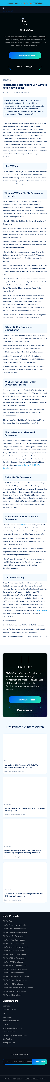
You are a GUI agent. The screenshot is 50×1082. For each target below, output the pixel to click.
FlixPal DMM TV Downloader (15, 969)
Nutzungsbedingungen (12, 1028)
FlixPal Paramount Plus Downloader (18, 987)
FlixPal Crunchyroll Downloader (16, 976)
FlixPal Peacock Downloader (14, 991)
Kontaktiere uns (9, 1009)
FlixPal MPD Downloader (13, 943)
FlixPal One (7, 921)
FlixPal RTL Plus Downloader (15, 965)
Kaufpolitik (7, 1039)
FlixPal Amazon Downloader (14, 925)
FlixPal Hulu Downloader (13, 972)
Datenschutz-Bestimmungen (15, 1035)
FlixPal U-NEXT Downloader (14, 954)
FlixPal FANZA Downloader (14, 928)
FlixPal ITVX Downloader (13, 962)
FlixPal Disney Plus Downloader (16, 947)
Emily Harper (19, 771)
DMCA (5, 1024)
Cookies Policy (9, 1031)
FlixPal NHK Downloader (13, 984)
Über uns (6, 1006)
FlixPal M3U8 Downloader (14, 940)
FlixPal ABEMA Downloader (14, 958)
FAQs (5, 1013)
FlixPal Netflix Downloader (14, 936)
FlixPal (24, 525)
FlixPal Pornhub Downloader (15, 980)
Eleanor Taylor (23, 92)
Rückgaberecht (9, 1042)
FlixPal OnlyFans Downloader (15, 932)
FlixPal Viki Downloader (13, 995)
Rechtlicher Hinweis (11, 1020)
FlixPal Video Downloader (13, 950)
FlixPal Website (41, 610)
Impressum (7, 1017)
